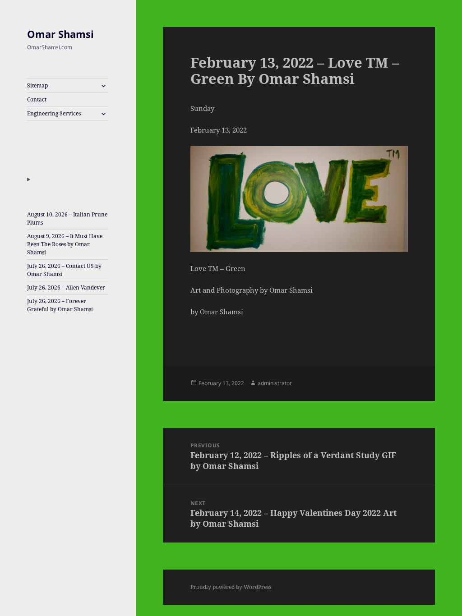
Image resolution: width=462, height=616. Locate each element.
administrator (275, 383)
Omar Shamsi (60, 34)
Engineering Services (54, 113)
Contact (36, 99)
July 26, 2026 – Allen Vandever (66, 287)
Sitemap (37, 85)
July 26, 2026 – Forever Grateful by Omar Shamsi (60, 305)
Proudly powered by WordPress (230, 587)
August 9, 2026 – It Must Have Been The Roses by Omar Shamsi (64, 244)
